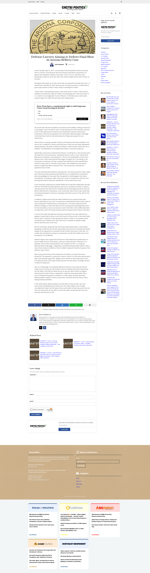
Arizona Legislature (106, 82)
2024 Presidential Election (107, 70)
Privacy (78, 487)
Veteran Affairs (104, 80)
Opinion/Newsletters (106, 60)
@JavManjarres (32, 466)
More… (79, 13)
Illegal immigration (105, 64)
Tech (102, 78)
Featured (103, 52)
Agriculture (103, 68)
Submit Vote (82, 119)
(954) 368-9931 (36, 478)
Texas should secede (45, 115)
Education (103, 76)
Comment (33, 374)
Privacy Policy (31, 2)
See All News (33, 534)
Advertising (79, 484)
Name (32, 394)
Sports (60, 13)
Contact (42, 2)
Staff (38, 2)
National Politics (45, 13)
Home (30, 309)
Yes (39, 111)
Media (54, 13)
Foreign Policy (104, 62)
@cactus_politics (37, 476)
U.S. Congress (104, 56)
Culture (102, 74)
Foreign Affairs (104, 72)
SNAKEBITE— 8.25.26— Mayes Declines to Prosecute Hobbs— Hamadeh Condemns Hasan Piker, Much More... (84, 343)
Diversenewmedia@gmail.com (40, 480)
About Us (78, 481)
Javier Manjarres (59, 64)
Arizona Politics (33, 13)
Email (32, 401)
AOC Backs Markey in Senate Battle (71, 556)
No (39, 113)
